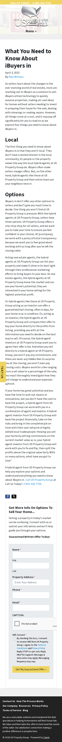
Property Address (23, 577)
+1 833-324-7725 (31, 484)
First (14, 560)
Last (14, 571)
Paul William (16, 77)
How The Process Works (30, 701)
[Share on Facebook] (7, 496)
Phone (17, 590)
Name (16, 550)
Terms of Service (12, 710)
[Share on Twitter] (14, 496)
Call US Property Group (39, 480)
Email (16, 602)
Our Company (10, 706)
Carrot (46, 737)
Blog (25, 710)
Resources (25, 706)
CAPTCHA (18, 615)
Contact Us (9, 701)
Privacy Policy (38, 648)
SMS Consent (19, 634)
